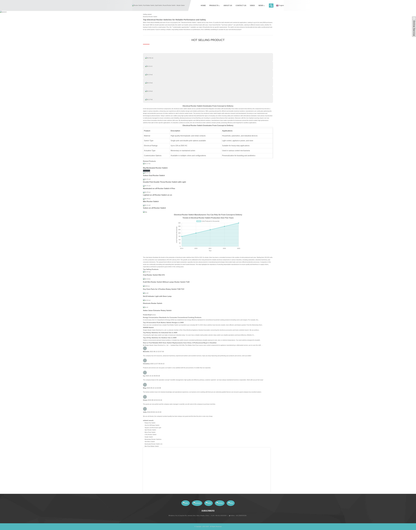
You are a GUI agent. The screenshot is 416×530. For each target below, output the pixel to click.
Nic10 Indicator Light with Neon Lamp (157, 296)
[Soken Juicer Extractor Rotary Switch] (145, 307)
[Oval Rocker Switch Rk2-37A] (146, 272)
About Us (227, 5)
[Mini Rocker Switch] (146, 198)
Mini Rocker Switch (151, 201)
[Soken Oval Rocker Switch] (146, 172)
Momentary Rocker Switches (153, 439)
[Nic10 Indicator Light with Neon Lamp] (145, 293)
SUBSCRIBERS (208, 511)
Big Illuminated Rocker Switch (155, 168)
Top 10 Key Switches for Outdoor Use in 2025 (159, 338)
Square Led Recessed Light (153, 427)
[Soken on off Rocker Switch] (146, 205)
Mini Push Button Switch (152, 446)
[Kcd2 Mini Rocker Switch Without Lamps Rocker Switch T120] (146, 279)
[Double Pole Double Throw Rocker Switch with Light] (146, 179)
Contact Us (241, 5)
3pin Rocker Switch (150, 430)
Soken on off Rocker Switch (154, 208)
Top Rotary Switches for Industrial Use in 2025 (160, 332)
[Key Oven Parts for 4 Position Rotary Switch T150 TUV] (146, 286)
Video (252, 5)
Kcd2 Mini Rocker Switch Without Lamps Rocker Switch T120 (166, 282)
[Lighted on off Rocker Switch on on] (146, 192)
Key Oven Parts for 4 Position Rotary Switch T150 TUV (163, 289)
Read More (146, 170)
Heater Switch (149, 437)
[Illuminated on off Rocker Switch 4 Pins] (146, 185)
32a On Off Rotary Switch (152, 425)
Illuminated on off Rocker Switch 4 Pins (159, 188)
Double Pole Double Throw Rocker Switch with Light (164, 182)
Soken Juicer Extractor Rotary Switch (157, 310)
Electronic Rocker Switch (152, 303)
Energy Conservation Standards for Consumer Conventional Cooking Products (172, 317)
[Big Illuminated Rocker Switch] (146, 163)
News (260, 5)
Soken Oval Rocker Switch (154, 175)
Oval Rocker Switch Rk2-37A (154, 275)
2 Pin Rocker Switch (150, 434)
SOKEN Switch (148, 327)
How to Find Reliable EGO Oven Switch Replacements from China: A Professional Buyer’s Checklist (179, 343)
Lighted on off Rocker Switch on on (157, 195)
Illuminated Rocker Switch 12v (153, 444)
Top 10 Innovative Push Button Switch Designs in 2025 (163, 322)
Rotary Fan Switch (150, 423)
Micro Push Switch (150, 432)
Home (203, 5)
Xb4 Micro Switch (150, 441)
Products (214, 5)
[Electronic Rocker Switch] (146, 300)
